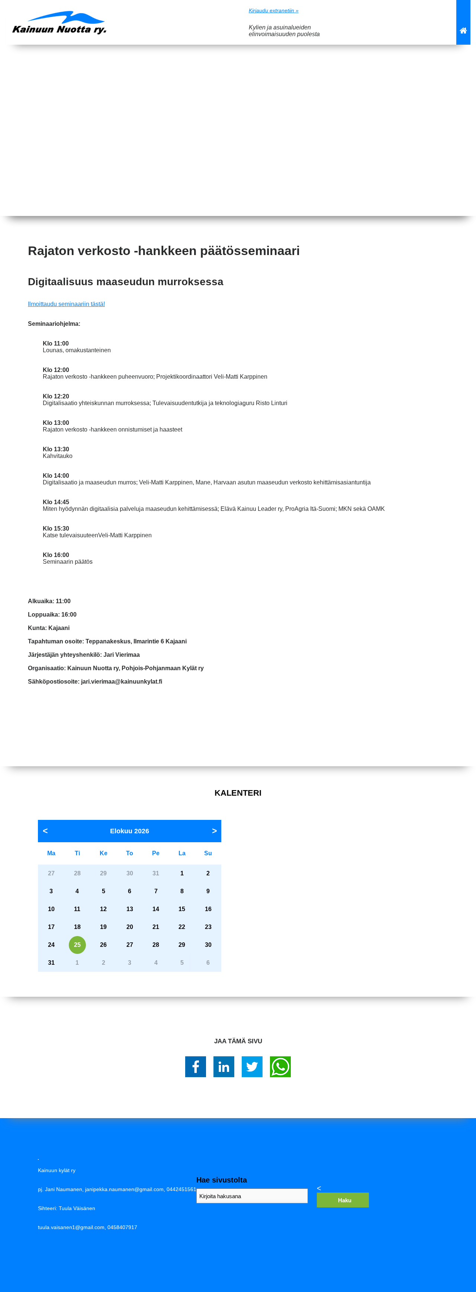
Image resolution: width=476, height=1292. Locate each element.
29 (181, 945)
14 (155, 909)
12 (103, 909)
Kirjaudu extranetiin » (274, 10)
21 (155, 927)
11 (77, 909)
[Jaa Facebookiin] (195, 1066)
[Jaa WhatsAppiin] (280, 1066)
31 (51, 963)
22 (181, 927)
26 (103, 945)
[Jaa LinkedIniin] (223, 1066)
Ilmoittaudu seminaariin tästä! (66, 304)
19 (103, 927)
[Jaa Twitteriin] (252, 1066)
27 (129, 945)
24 (51, 945)
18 (77, 927)
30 (208, 945)
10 (51, 909)
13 (129, 909)
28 (155, 945)
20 (129, 927)
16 (208, 909)
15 (181, 909)
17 (51, 927)
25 (77, 945)
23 (208, 927)
